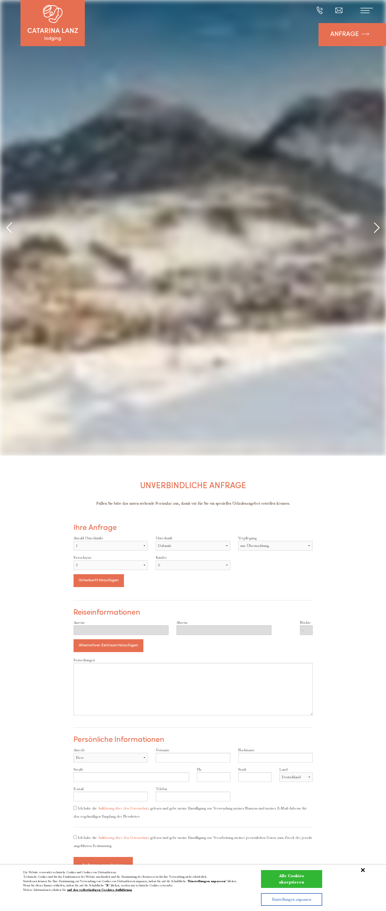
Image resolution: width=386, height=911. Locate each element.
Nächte (305, 622)
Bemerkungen (84, 660)
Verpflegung (247, 538)
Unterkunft (164, 538)
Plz (199, 769)
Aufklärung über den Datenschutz (123, 808)
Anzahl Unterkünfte (88, 538)
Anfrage (344, 34)
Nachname (246, 750)
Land (283, 769)
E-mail (79, 789)
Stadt (242, 769)
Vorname (163, 750)
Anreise (79, 622)
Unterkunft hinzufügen (99, 580)
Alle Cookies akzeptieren (291, 879)
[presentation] (9, 228)
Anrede (79, 750)
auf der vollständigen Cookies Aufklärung (99, 890)
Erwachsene (83, 557)
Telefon (161, 789)
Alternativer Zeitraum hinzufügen (108, 645)
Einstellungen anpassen (291, 899)
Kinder (161, 557)
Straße (79, 769)
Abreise (182, 622)
